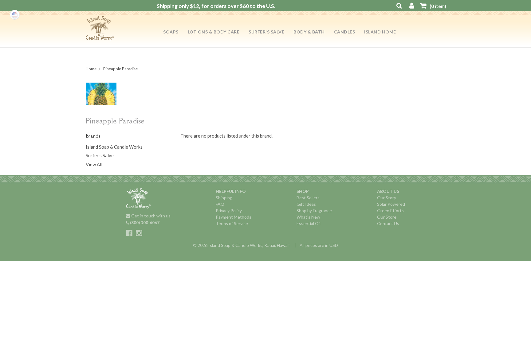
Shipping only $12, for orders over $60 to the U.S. (216, 6)
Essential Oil (309, 223)
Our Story (386, 197)
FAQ (220, 204)
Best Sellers (308, 197)
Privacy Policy (229, 210)
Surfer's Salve (266, 31)
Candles (344, 31)
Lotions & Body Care (214, 31)
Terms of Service (232, 223)
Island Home (380, 31)
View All (94, 164)
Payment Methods (233, 217)
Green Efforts (390, 210)
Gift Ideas (306, 204)
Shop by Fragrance (314, 210)
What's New (308, 217)
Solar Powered (391, 204)
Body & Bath (309, 31)
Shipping (224, 197)
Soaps (171, 31)
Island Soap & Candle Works (114, 147)
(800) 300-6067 (144, 222)
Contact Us (388, 223)
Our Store (386, 217)
